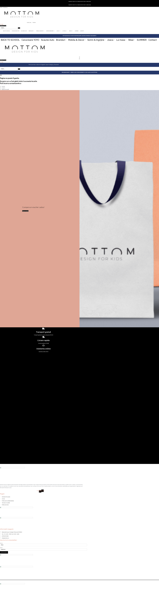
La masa (120, 40)
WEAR (70, 30)
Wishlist (34, 22)
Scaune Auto (24, 30)
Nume (1, 543)
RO (2, 24)
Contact (82, 30)
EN (0, 24)
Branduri (31, 30)
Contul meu (29, 22)
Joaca (110, 40)
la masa (64, 30)
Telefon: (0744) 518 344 (3, 7)
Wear (131, 40)
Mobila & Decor (39, 30)
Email (1, 547)
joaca (58, 30)
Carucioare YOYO (15, 30)
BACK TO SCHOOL (6, 30)
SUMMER (76, 30)
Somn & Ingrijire (49, 30)
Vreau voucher (25, 211)
